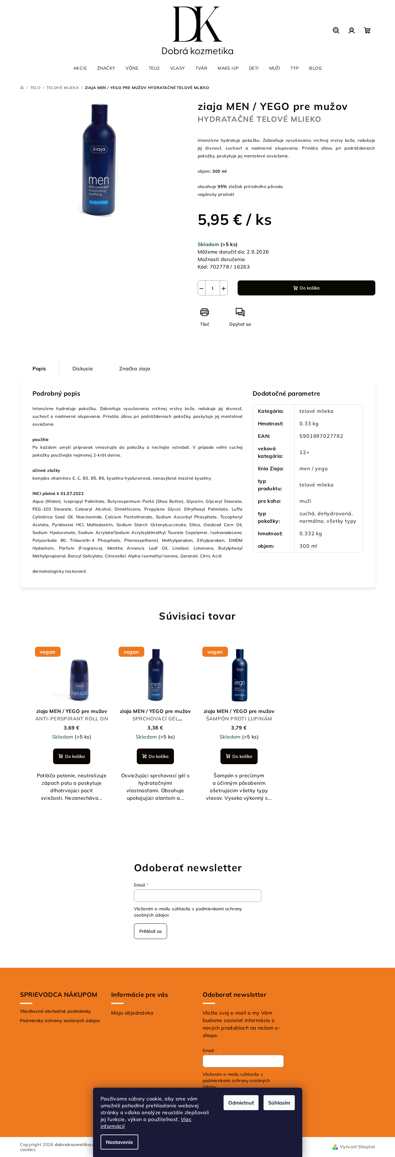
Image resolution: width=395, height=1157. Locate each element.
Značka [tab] (135, 368)
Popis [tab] (39, 368)
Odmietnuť (241, 1103)
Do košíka (310, 288)
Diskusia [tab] (82, 368)
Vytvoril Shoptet (357, 1147)
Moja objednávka (132, 1013)
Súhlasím (279, 1103)
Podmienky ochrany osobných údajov (60, 1020)
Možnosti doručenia (221, 259)
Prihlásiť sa (150, 931)
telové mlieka (316, 411)
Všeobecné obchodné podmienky (55, 1011)
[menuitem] (80, 68)
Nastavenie (119, 1142)
